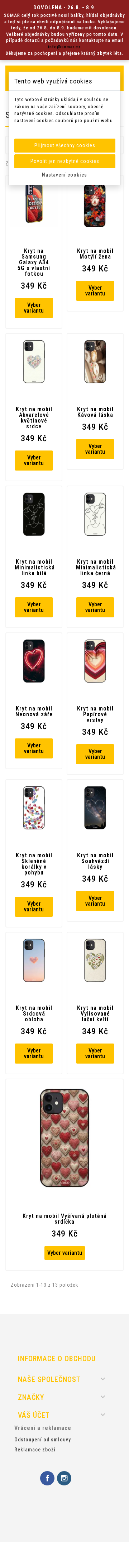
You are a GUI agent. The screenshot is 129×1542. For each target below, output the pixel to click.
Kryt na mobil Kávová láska (95, 412)
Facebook (47, 1478)
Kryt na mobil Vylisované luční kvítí (95, 1013)
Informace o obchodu (57, 1358)
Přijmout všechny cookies (64, 145)
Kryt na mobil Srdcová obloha (34, 1013)
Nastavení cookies (64, 175)
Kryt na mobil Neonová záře (34, 711)
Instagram (64, 1478)
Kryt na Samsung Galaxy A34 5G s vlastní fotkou (34, 262)
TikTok (81, 1478)
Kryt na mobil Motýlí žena (95, 254)
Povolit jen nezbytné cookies (64, 161)
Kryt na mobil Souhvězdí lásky (95, 861)
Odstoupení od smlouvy (42, 1439)
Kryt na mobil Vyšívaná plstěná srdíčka (65, 1219)
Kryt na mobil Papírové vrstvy (95, 714)
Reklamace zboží (35, 1449)
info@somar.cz (64, 46)
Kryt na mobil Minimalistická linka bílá (34, 567)
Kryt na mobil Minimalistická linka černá (95, 567)
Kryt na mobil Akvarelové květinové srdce (34, 417)
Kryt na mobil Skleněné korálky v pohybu (34, 864)
